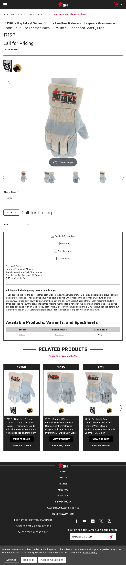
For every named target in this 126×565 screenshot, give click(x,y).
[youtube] (84, 521)
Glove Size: (11, 192)
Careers (63, 477)
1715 (101, 367)
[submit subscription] (111, 537)
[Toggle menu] (15, 4)
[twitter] (101, 521)
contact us (63, 495)
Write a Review (12, 49)
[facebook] (76, 521)
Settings (11, 560)
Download (59, 335)
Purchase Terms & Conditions (33, 526)
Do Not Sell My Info (63, 513)
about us (63, 489)
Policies (63, 483)
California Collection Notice (63, 507)
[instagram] (109, 521)
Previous (3, 177)
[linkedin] (92, 521)
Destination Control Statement (33, 519)
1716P (21, 367)
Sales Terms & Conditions (33, 532)
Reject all (28, 560)
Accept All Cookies (52, 560)
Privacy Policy (63, 501)
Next (122, 177)
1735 (61, 367)
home (63, 471)
